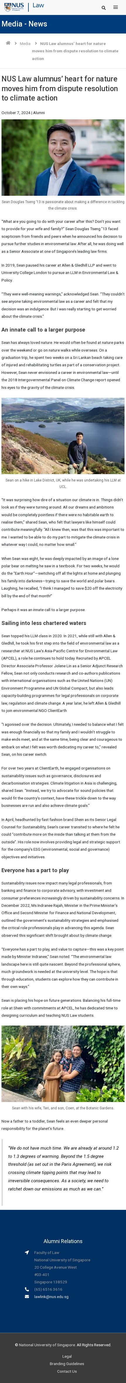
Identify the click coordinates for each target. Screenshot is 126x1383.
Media (25, 43)
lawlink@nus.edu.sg (51, 1296)
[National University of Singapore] (14, 7)
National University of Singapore (47, 1344)
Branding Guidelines (67, 1363)
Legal (67, 1356)
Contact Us (67, 1371)
